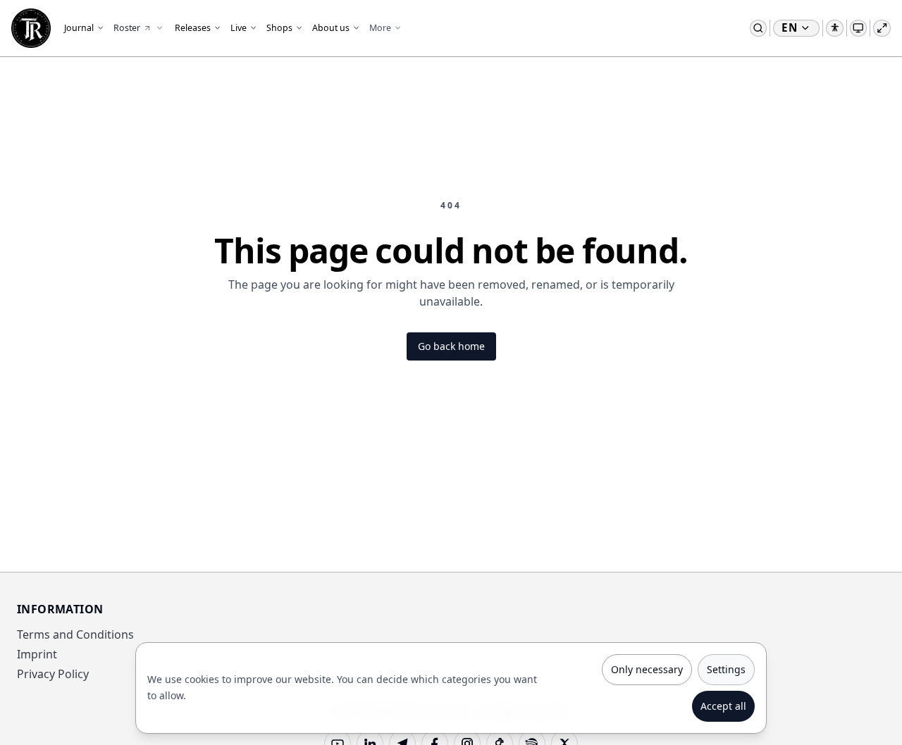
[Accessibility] (835, 28)
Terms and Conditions (75, 634)
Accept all (723, 706)
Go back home (451, 346)
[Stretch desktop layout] (882, 28)
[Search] (758, 28)
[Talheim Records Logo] (31, 28)
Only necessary (647, 669)
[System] (858, 28)
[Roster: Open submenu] (159, 28)
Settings (726, 669)
